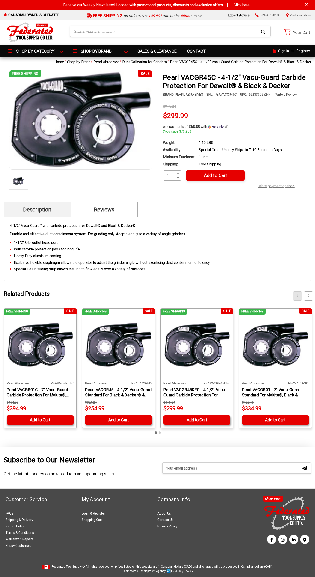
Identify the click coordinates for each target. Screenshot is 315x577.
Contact (196, 51)
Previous (297, 296)
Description (37, 209)
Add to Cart (40, 419)
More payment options (276, 185)
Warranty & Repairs (19, 539)
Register (303, 51)
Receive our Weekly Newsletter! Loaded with (156, 5)
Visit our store (300, 15)
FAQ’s (10, 513)
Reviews (104, 209)
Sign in (283, 51)
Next (308, 296)
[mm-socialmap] (304, 539)
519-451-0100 (270, 15)
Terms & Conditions (20, 533)
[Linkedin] (293, 539)
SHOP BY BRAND (96, 51)
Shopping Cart (92, 520)
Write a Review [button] (286, 94)
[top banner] (306, 4)
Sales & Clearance (157, 51)
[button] (234, 126)
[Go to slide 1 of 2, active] (156, 432)
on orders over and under (147, 16)
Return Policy (15, 526)
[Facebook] (271, 539)
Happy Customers (19, 545)
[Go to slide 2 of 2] (160, 432)
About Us (164, 513)
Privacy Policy (167, 526)
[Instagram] (282, 539)
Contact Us (165, 520)
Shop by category (34, 51)
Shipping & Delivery (19, 520)
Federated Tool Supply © (68, 566)
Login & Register (93, 513)
